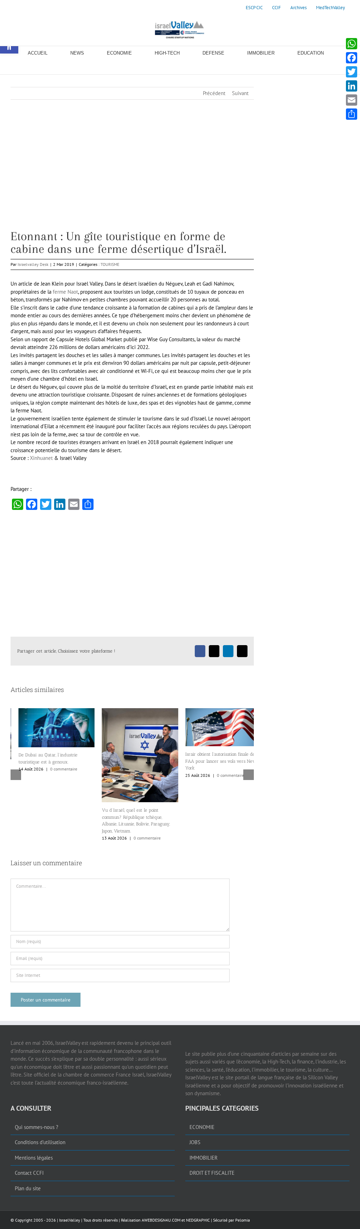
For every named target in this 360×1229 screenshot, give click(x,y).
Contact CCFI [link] (29, 1172)
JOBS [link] (194, 1142)
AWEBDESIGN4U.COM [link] (161, 1220)
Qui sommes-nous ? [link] (36, 1127)
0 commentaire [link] (55, 769)
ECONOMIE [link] (201, 1127)
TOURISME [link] (110, 264)
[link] (254, 7)
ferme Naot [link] (65, 291)
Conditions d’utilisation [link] (40, 1142)
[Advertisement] (132, 180)
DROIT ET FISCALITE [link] (211, 1172)
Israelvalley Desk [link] (33, 264)
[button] (16, 774)
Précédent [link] (214, 93)
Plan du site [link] (28, 1188)
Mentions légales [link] (34, 1157)
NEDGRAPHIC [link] (197, 1220)
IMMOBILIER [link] (203, 1157)
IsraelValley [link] (69, 1220)
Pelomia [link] (242, 1220)
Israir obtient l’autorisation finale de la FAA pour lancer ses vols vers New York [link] (215, 761)
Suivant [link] (240, 93)
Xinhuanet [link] (41, 458)
